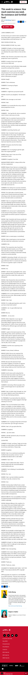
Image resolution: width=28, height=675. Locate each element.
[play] (2, 673)
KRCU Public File (6, 652)
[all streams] (26, 673)
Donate (24, 2)
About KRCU (5, 641)
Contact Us (5, 649)
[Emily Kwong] (4, 594)
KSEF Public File (6, 655)
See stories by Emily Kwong (15, 606)
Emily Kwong (8, 20)
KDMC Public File (6, 657)
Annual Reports (6, 646)
